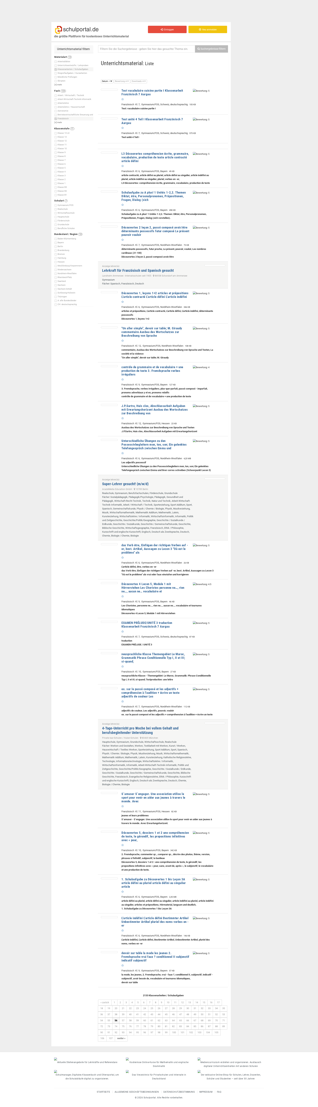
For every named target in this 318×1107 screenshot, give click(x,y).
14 (196, 1002)
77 (137, 1026)
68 (202, 1020)
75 (123, 1026)
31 (195, 1008)
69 (209, 1020)
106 (102, 1038)
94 (130, 1032)
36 (101, 1014)
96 (144, 1032)
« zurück (104, 1002)
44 (159, 1014)
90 (101, 1032)
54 (101, 1020)
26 (159, 1008)
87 (209, 1026)
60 (144, 1020)
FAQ (219, 1092)
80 (159, 1026)
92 (116, 1032)
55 (108, 1020)
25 (152, 1008)
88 (216, 1026)
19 (108, 1008)
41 (137, 1014)
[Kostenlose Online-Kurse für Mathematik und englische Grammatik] (159, 1059)
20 (116, 1008)
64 (173, 1020)
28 (173, 1008)
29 (180, 1008)
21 (123, 1008)
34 (216, 1008)
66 (187, 1020)
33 (209, 1008)
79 (152, 1026)
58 (130, 1020)
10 (168, 1002)
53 (223, 1014)
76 (130, 1026)
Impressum (206, 1092)
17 (218, 1002)
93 (123, 1032)
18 (101, 1008)
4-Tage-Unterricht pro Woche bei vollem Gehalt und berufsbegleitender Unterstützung (140, 730)
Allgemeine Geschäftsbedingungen (137, 1092)
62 (159, 1020)
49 (195, 1014)
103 (199, 1032)
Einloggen (168, 29)
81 (166, 1026)
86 (202, 1026)
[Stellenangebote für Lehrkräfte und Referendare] (87, 1059)
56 (116, 1020)
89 (223, 1026)
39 (123, 1014)
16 (211, 1002)
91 (108, 1032)
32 (202, 1008)
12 (182, 1002)
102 (191, 1032)
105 (216, 1032)
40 (130, 1014)
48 (187, 1014)
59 (137, 1020)
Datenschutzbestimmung (179, 1092)
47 (180, 1014)
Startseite (103, 1092)
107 (111, 1038)
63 (166, 1020)
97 (152, 1032)
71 (223, 1020)
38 (116, 1014)
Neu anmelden (209, 29)
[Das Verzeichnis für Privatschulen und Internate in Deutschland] (159, 1071)
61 (152, 1020)
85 (195, 1026)
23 (137, 1008)
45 (166, 1014)
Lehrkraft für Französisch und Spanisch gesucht (138, 270)
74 (116, 1026)
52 (216, 1014)
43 (152, 1014)
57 (123, 1020)
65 (180, 1020)
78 (144, 1026)
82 (173, 1026)
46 (173, 1014)
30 (187, 1008)
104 (208, 1032)
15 (204, 1002)
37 (108, 1014)
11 (175, 1002)
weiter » (121, 1038)
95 (137, 1032)
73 (108, 1026)
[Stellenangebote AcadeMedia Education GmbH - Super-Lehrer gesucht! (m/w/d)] (214, 479)
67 (195, 1020)
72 (101, 1026)
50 (202, 1014)
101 (182, 1032)
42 (144, 1014)
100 (174, 1032)
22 (130, 1008)
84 (187, 1026)
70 (216, 1020)
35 (223, 1008)
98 (159, 1032)
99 (166, 1032)
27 (166, 1008)
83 (180, 1026)
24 (144, 1008)
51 (209, 1014)
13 (189, 1002)
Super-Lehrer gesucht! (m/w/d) (125, 484)
